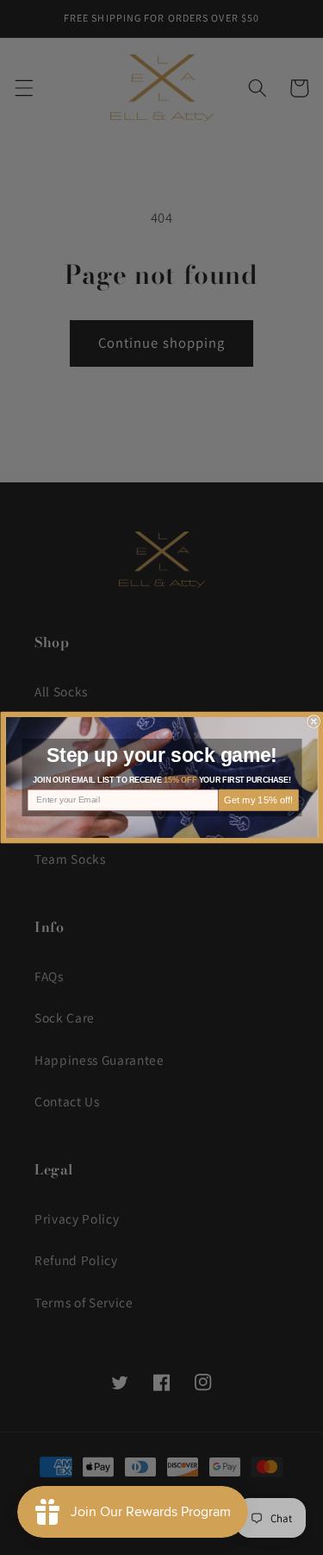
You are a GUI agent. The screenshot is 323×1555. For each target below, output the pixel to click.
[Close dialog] (314, 721)
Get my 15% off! (258, 800)
